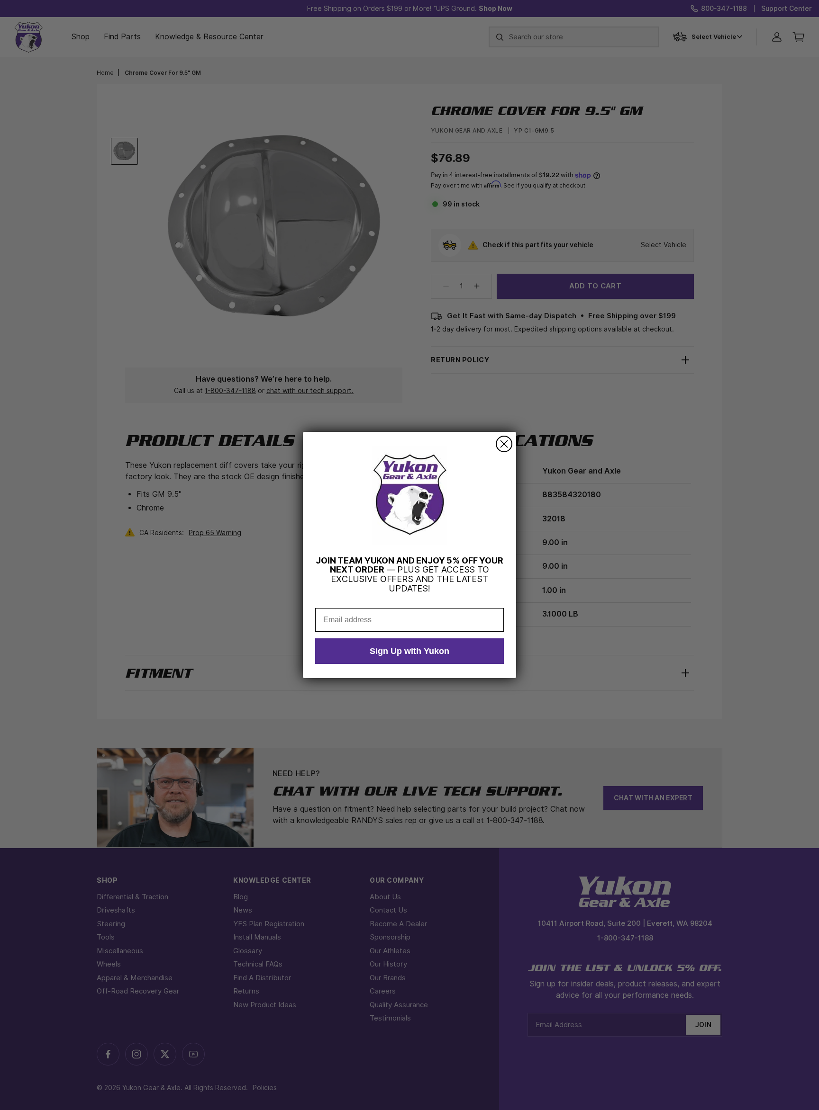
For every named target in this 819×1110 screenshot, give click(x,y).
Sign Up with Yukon (409, 651)
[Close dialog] (504, 444)
